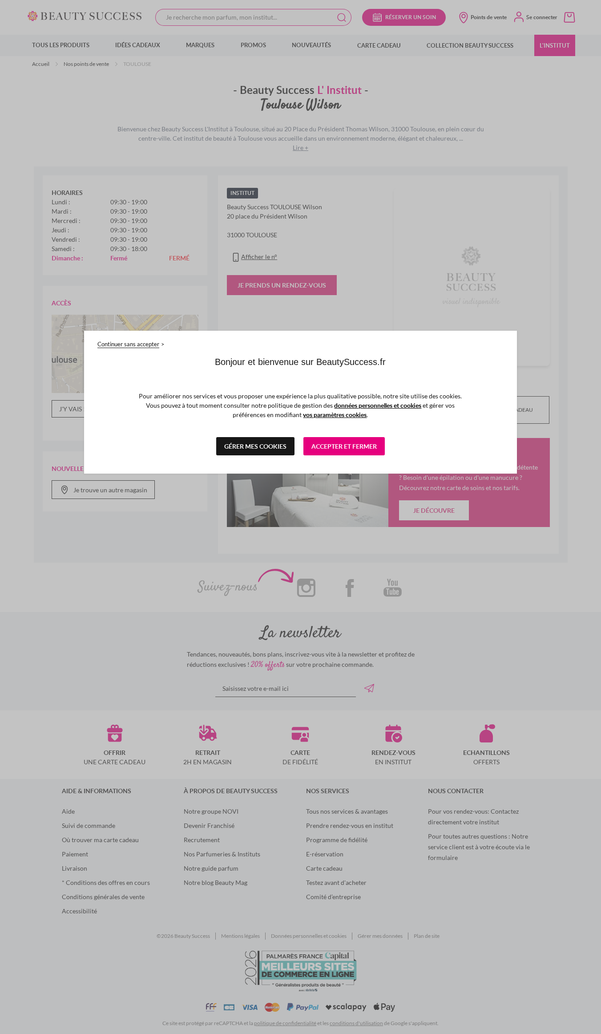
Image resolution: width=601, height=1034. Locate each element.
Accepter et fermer (344, 446)
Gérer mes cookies (255, 446)
